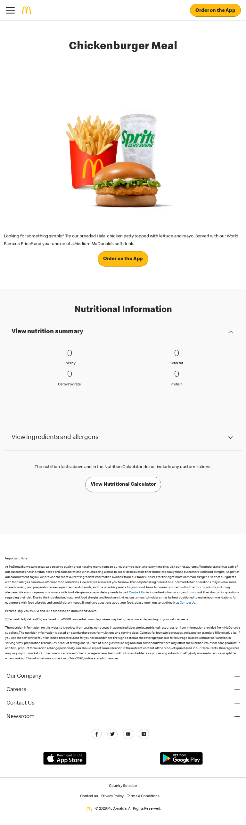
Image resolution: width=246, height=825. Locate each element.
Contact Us (137, 592)
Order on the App (215, 10)
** (6, 619)
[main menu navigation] (10, 10)
